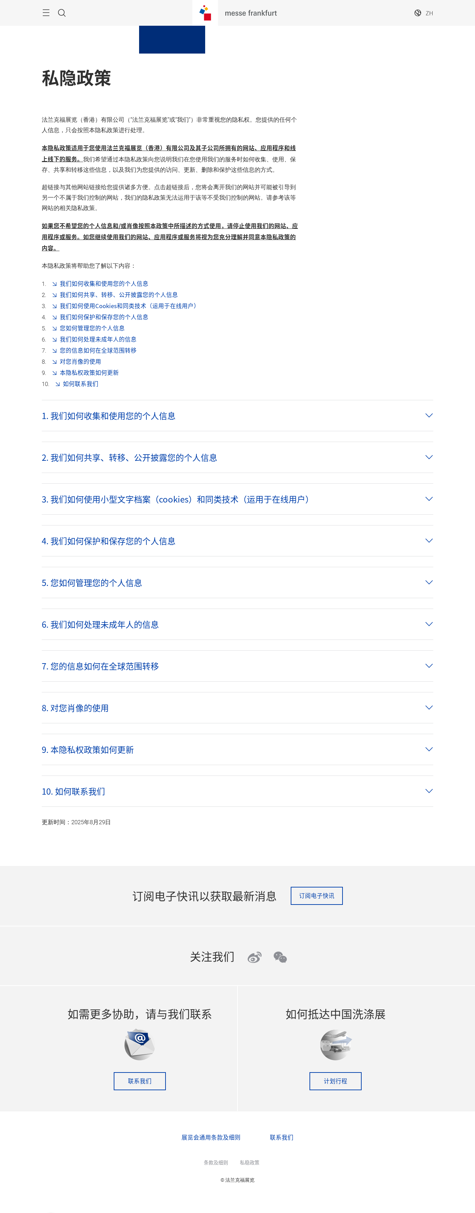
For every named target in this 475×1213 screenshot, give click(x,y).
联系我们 (140, 1081)
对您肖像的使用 (80, 361)
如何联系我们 (80, 383)
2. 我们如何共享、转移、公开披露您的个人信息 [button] (129, 457)
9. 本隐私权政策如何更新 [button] (88, 749)
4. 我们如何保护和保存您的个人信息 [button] (109, 541)
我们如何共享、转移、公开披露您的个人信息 (119, 294)
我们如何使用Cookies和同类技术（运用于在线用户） (130, 306)
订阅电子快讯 (317, 895)
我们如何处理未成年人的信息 (98, 339)
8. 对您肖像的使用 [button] (75, 708)
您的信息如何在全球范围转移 (98, 350)
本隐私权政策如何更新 (89, 372)
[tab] (237, 415)
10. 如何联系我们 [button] (73, 791)
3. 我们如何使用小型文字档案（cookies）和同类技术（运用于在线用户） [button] (178, 499)
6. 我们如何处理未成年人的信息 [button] (100, 624)
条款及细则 (216, 1162)
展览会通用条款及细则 (211, 1137)
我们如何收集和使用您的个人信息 (104, 283)
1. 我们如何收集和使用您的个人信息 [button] (109, 415)
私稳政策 (249, 1162)
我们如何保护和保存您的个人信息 (104, 317)
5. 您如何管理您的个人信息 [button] (92, 582)
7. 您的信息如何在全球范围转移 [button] (100, 666)
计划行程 (335, 1081)
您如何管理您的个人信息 (92, 328)
